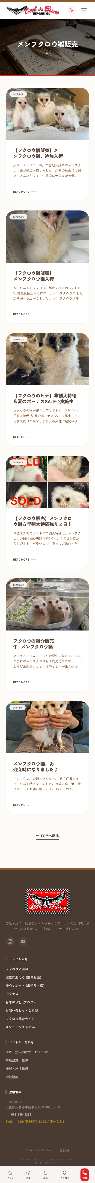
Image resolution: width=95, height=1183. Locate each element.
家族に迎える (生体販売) (23, 977)
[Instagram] (10, 941)
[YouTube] (23, 941)
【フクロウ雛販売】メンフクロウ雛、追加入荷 (38, 153)
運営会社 (65, 1150)
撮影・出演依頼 (17, 1068)
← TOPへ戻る (47, 835)
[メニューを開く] (83, 10)
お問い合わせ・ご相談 (22, 1010)
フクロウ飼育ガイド (20, 1018)
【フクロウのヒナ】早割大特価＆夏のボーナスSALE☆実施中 (44, 398)
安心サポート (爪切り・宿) (25, 985)
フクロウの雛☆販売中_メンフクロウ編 (33, 643)
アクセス (12, 993)
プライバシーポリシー (38, 1150)
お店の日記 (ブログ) (20, 1002)
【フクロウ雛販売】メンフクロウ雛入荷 (33, 276)
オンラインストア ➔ (20, 1027)
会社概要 (12, 1077)
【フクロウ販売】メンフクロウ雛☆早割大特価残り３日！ (42, 521)
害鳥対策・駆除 (17, 1060)
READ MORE (21, 191)
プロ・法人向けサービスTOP (27, 1052)
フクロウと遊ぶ (17, 969)
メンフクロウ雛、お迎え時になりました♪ (35, 766)
